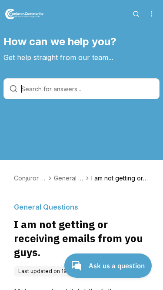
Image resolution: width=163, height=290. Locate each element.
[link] (120, 178)
